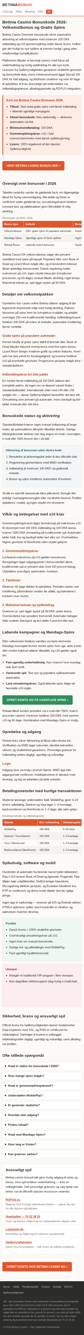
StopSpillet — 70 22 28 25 (23, 1216)
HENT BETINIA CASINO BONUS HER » (33, 165)
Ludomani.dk (14, 1229)
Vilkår (18, 11)
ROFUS (68, 1286)
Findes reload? (18, 1124)
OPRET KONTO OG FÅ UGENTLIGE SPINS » (37, 700)
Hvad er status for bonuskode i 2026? (33, 1066)
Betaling (30, 11)
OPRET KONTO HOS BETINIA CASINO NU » (37, 1266)
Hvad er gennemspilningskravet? (30, 1085)
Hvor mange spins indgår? (26, 1075)
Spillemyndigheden (19, 1242)
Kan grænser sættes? (23, 1154)
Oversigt (7, 11)
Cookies (45, 1286)
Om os (6, 1286)
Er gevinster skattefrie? (24, 1105)
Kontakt (57, 1286)
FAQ (40, 11)
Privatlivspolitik (30, 1286)
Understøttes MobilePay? (25, 1095)
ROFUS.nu (13, 1199)
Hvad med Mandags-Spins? (27, 1134)
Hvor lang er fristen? (22, 1144)
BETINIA (17, 5)
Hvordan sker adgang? (23, 1115)
